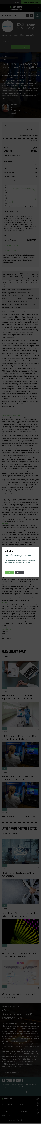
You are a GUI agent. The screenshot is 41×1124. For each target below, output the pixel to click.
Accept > (9, 572)
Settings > (19, 572)
